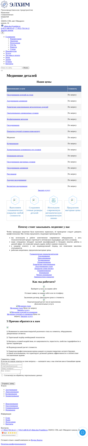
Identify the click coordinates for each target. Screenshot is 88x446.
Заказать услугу (44, 190)
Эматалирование (44, 258)
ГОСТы (13, 45)
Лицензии (14, 41)
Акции (8, 59)
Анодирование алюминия (17, 101)
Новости (13, 47)
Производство (11, 51)
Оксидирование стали (44, 266)
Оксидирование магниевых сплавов (21, 162)
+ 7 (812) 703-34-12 (22, 28)
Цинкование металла (15, 156)
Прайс (8, 420)
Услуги (8, 53)
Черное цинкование (44, 275)
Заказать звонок (7, 30)
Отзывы (9, 62)
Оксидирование (13, 125)
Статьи (13, 49)
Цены (8, 57)
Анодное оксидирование (16, 180)
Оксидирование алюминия (17, 168)
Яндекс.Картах (37, 440)
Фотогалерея (15, 43)
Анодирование (44, 256)
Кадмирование (12, 144)
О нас (8, 418)
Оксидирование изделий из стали (20, 95)
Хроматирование (44, 262)
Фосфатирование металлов (17, 119)
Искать (25, 68)
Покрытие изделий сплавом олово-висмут (23, 131)
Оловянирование (44, 271)
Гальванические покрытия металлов (44, 254)
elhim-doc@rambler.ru (39, 430)
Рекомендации (15, 39)
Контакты (9, 64)
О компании (10, 37)
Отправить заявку (8, 383)
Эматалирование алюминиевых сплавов (22, 113)
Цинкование (44, 273)
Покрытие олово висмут (44, 269)
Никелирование (12, 404)
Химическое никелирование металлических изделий (27, 107)
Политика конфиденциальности (13, 444)
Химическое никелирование (44, 264)
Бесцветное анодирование (17, 186)
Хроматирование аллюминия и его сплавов (24, 150)
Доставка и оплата (13, 55)
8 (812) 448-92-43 (7, 28)
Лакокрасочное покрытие (44, 277)
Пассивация (11, 174)
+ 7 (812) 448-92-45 (23, 430)
